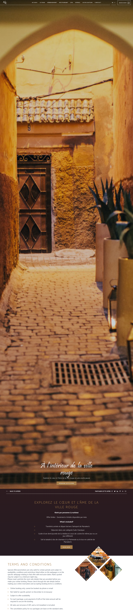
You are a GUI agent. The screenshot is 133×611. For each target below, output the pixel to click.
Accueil (35, 2)
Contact (98, 2)
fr (112, 2)
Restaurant (63, 2)
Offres (77, 2)
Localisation (87, 2)
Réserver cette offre (66, 483)
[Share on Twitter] (114, 491)
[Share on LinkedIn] (117, 491)
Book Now (123, 3)
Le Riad (42, 2)
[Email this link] (125, 491)
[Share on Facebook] (112, 491)
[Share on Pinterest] (120, 491)
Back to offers (15, 491)
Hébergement (52, 2)
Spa (71, 2)
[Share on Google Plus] (123, 491)
